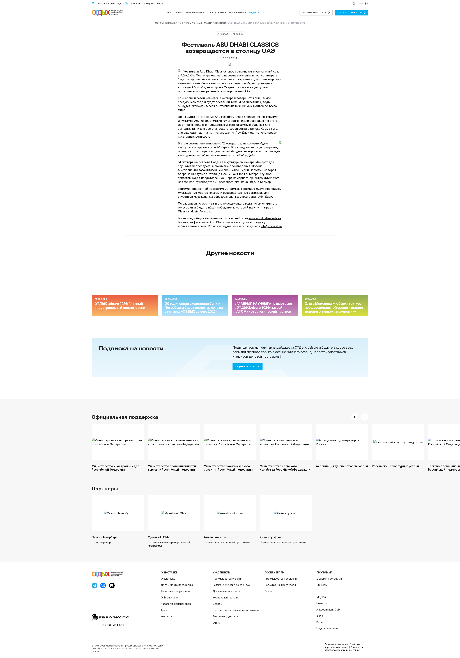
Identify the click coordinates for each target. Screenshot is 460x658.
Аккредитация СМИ (328, 609)
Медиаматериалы (327, 628)
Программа (236, 12)
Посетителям (215, 12)
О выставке (173, 12)
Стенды (217, 603)
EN (366, 3)
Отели (216, 622)
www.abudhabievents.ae (265, 218)
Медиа (253, 12)
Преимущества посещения (281, 578)
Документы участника (226, 591)
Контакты (166, 616)
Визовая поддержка (225, 616)
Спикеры (321, 584)
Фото (319, 615)
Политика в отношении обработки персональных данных (342, 645)
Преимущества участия (227, 578)
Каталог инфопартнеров (176, 603)
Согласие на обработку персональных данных (344, 648)
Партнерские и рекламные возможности (238, 610)
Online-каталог (170, 597)
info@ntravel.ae (271, 226)
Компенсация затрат (225, 597)
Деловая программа (329, 578)
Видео (320, 622)
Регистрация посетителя (280, 584)
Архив (164, 610)
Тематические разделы (175, 591)
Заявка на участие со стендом (232, 584)
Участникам (194, 12)
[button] (354, 417)
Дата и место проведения (177, 584)
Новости (321, 603)
